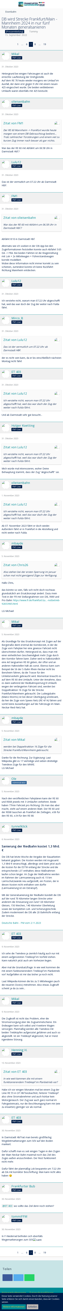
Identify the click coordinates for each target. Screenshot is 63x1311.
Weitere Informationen (14, 1306)
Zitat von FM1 (13, 123)
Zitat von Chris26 (15, 565)
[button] (4, 4)
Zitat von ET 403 (15, 1072)
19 (44, 44)
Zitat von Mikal (14, 740)
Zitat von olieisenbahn (19, 218)
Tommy (33, 31)
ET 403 (8, 1205)
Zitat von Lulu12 (15, 340)
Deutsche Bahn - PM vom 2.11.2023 (21, 922)
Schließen (32, 1306)
